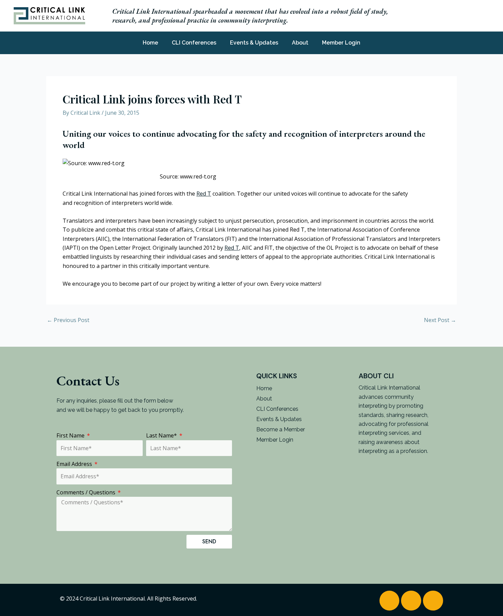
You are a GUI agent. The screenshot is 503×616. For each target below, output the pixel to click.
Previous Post (68, 320)
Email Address (74, 464)
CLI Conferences (194, 42)
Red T (203, 193)
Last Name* (162, 435)
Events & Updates (254, 42)
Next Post (440, 320)
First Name (71, 435)
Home (150, 42)
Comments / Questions (86, 492)
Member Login (341, 42)
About (300, 42)
